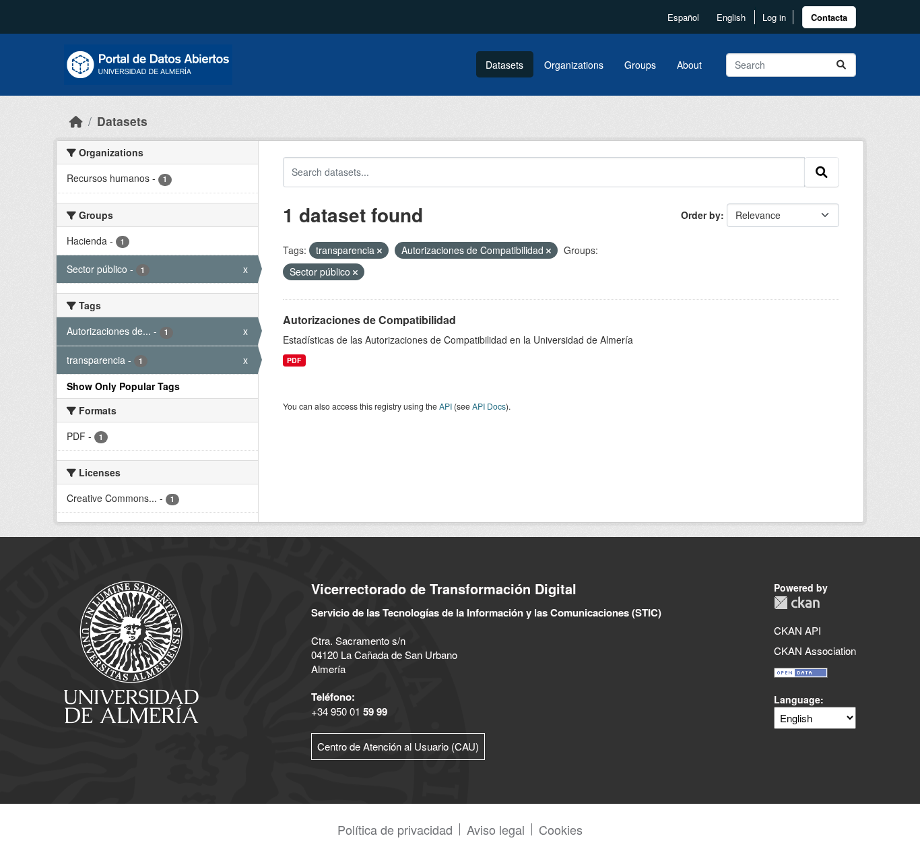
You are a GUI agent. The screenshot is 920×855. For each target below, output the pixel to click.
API (445, 406)
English (731, 17)
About (689, 64)
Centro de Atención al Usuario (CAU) (398, 746)
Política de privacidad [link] (395, 829)
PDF (294, 360)
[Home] (76, 121)
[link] (829, 17)
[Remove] (379, 250)
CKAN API (797, 630)
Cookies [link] (561, 829)
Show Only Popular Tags (123, 386)
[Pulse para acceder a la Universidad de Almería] (131, 650)
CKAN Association (815, 650)
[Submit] (841, 65)
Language (797, 699)
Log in (774, 17)
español (683, 17)
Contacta (829, 17)
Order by (701, 215)
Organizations (573, 64)
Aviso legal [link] (496, 829)
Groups (640, 64)
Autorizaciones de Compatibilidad (369, 319)
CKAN (797, 603)
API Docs (489, 406)
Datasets (504, 64)
